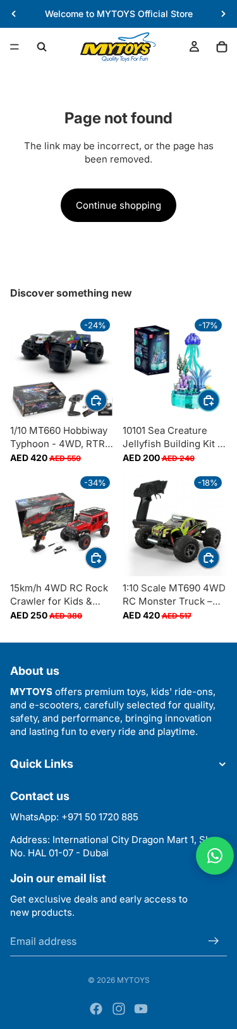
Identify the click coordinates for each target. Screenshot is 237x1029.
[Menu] (14, 46)
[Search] (42, 47)
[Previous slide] (14, 14)
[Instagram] (118, 1008)
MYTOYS (133, 980)
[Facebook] (96, 1008)
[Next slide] (223, 14)
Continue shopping (118, 205)
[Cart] (222, 47)
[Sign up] (213, 940)
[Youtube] (141, 1008)
